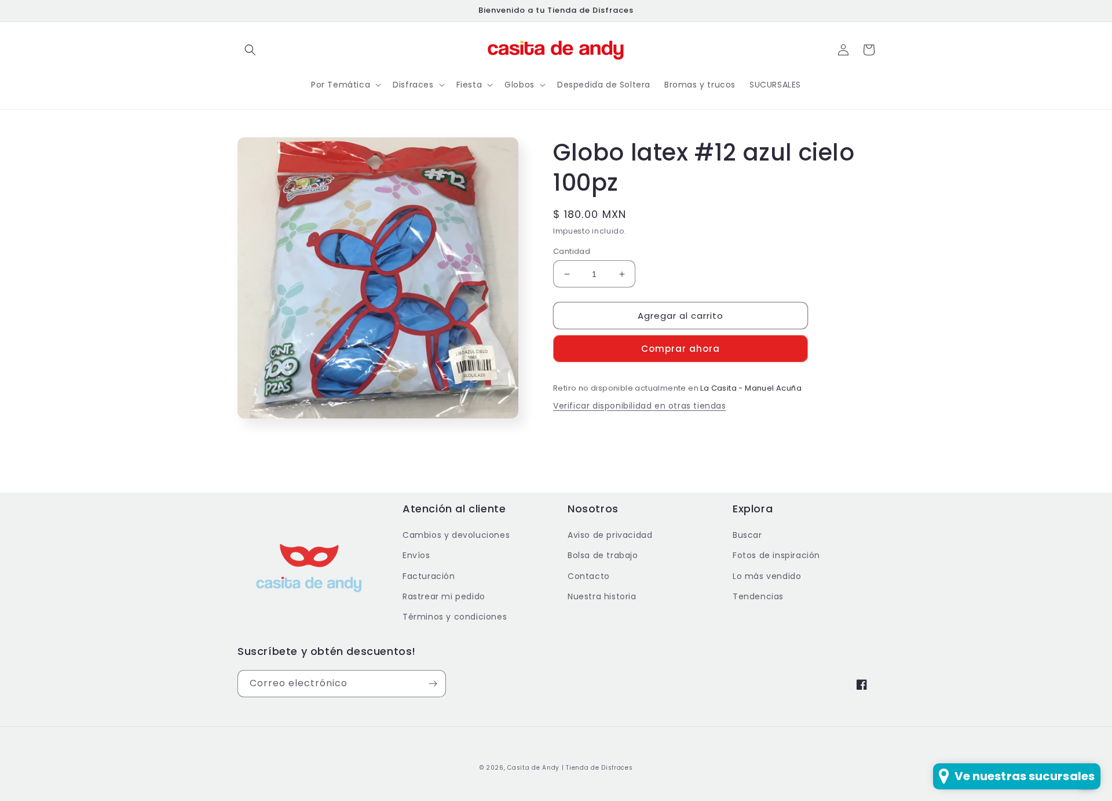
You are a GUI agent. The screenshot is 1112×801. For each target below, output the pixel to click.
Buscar (747, 535)
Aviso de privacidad (610, 535)
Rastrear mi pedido (444, 596)
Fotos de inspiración (776, 555)
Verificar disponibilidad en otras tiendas (639, 406)
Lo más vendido (767, 576)
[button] (250, 50)
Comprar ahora (680, 349)
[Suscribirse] (432, 683)
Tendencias (758, 596)
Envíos (416, 555)
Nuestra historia (602, 596)
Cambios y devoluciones (456, 535)
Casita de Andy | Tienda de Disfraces (569, 767)
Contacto (589, 576)
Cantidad (571, 251)
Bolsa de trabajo (603, 555)
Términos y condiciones (455, 616)
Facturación (429, 576)
